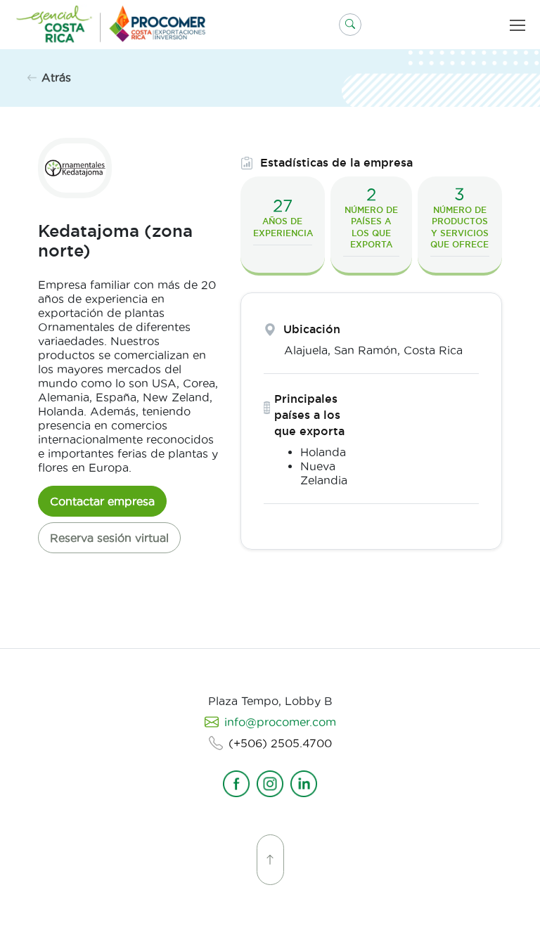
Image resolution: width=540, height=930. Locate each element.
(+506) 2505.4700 (280, 743)
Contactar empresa (102, 501)
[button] (350, 24)
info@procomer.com (280, 722)
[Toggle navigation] (520, 25)
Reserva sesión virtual (109, 537)
